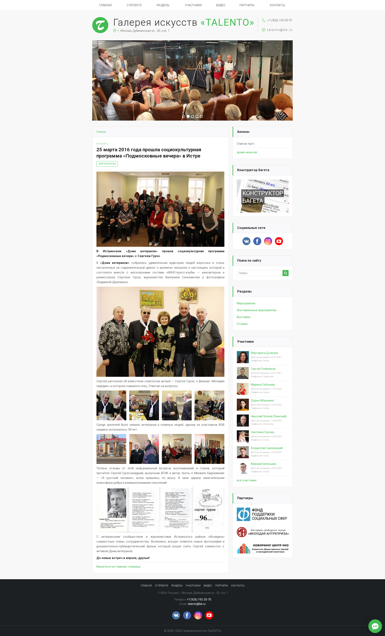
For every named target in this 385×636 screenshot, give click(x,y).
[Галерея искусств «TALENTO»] (100, 19)
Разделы (163, 5)
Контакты (277, 5)
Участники (193, 5)
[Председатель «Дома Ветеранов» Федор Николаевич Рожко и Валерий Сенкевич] (144, 449)
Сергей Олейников (263, 368)
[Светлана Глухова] (243, 439)
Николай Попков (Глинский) (269, 416)
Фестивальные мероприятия (256, 310)
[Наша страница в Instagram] (268, 241)
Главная (105, 5)
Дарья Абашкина (262, 400)
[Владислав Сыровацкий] (243, 455)
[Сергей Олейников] (243, 376)
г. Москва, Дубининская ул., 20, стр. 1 (144, 31)
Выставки (243, 317)
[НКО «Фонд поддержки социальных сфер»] (263, 510)
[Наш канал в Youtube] (279, 241)
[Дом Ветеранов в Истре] (111, 449)
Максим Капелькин (263, 463)
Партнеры (246, 5)
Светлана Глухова (262, 432)
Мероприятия (107, 164)
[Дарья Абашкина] (243, 408)
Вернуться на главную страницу (118, 566)
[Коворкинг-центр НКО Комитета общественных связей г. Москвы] (263, 545)
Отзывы (242, 324)
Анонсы (243, 132)
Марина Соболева (263, 384)
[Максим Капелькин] (243, 471)
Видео (220, 5)
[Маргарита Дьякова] (243, 360)
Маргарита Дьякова (264, 353)
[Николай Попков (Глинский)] (243, 424)
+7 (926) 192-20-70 (279, 20)
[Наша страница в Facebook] (257, 241)
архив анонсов (247, 152)
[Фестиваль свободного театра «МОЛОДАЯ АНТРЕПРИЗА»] (263, 529)
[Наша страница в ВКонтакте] (246, 241)
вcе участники (246, 480)
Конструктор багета (253, 170)
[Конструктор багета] (263, 182)
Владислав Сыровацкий (267, 448)
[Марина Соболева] (243, 392)
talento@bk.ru (280, 30)
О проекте (134, 5)
